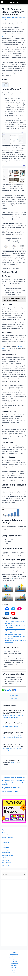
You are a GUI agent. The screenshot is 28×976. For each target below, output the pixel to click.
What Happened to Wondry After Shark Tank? (14, 777)
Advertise (14, 967)
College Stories (6, 842)
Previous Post (14, 695)
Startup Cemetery (6, 862)
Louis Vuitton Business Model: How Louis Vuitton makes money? (13, 712)
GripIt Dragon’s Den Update (12, 723)
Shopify (4, 36)
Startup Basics (5, 860)
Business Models (19, 715)
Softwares (4, 857)
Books (3, 832)
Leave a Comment (6, 17)
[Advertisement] (14, 896)
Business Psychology (7, 837)
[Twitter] (13, 608)
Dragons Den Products (8, 845)
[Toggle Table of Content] (5, 84)
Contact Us (14, 972)
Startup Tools (5, 865)
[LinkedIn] (7, 613)
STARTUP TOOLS (20, 590)
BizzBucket (14, 952)
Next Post (14, 698)
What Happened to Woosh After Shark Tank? (13, 780)
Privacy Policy (14, 969)
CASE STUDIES (7, 599)
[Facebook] (7, 608)
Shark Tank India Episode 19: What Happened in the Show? (13, 745)
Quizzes (14, 956)
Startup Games (14, 954)
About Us (14, 971)
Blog (14, 715)
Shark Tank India (19, 748)
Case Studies (6, 717)
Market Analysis (6, 850)
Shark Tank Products (8, 737)
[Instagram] (19, 608)
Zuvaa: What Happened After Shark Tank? (13, 733)
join (13, 572)
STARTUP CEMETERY (20, 599)
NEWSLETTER (8, 590)
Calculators (14, 961)
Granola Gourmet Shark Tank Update (11, 791)
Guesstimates (5, 847)
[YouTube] (13, 613)
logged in (12, 762)
